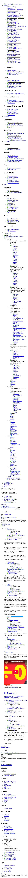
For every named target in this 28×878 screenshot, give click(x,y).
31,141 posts (19, 625)
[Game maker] (13, 236)
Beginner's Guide (14, 80)
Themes (14, 210)
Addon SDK (15, 74)
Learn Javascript (8, 798)
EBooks (13, 201)
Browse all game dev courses (17, 93)
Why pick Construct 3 (16, 123)
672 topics (12, 625)
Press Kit (6, 817)
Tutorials (12, 103)
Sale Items (12, 231)
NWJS (15, 110)
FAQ (12, 127)
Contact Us (9, 476)
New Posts (13, 169)
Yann (12, 716)
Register (6, 233)
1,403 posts (19, 567)
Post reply (3, 504)
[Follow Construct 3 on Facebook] (13, 181)
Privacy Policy (7, 867)
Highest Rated (15, 221)
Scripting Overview (17, 73)
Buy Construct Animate (16, 192)
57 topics (12, 643)
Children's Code (8, 868)
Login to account (15, 478)
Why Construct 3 (8, 794)
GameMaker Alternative (10, 781)
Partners (6, 800)
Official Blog (17, 168)
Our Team (6, 816)
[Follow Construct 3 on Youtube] (12, 177)
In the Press (6, 818)
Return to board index (12, 752)
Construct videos (14, 687)
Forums (9, 436)
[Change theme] (14, 479)
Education (6, 116)
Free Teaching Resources (10, 797)
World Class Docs (16, 136)
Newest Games (14, 157)
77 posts (17, 534)
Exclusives (13, 223)
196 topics (12, 567)
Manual (14, 70)
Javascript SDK (15, 113)
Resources (6, 64)
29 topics (12, 534)
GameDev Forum (8, 827)
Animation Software (9, 775)
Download (16, 109)
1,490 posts (18, 643)
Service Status (7, 871)
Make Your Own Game (9, 782)
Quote (15, 539)
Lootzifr (3, 525)
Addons (13, 198)
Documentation (7, 785)
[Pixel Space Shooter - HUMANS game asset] (1, 516)
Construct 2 (17, 361)
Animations (15, 200)
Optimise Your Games (19, 339)
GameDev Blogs (8, 830)
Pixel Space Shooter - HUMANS (9, 517)
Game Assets (7, 826)
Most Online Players (16, 160)
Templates (14, 208)
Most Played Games (18, 158)
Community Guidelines (9, 833)
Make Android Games (18, 334)
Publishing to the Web (19, 82)
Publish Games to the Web (18, 331)
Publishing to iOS (15, 84)
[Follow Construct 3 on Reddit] (12, 176)
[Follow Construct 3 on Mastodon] (13, 183)
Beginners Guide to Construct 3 (19, 328)
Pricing (5, 784)
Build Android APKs (17, 83)
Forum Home (14, 148)
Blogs (8, 467)
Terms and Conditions (9, 865)
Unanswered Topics (9, 483)
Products (6, 5)
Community (7, 141)
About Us (6, 814)
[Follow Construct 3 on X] (11, 178)
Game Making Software (10, 774)
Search (5, 486)
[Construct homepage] (13, 4)
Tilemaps (12, 211)
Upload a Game (16, 161)
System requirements (18, 71)
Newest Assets (16, 218)
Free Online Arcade (8, 831)
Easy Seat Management (9, 795)
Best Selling (15, 220)
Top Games (15, 156)
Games (13, 204)
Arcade (9, 448)
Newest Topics (16, 149)
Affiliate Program (8, 808)
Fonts (11, 203)
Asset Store (10, 420)
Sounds (16, 207)
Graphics (13, 205)
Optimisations (17, 86)
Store (5, 184)
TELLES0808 (9, 652)
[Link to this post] (11, 538)
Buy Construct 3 (14, 191)
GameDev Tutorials (8, 829)
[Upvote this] (12, 535)
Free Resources (17, 124)
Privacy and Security (17, 125)
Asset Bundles (15, 229)
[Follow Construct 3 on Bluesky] (12, 180)
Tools (11, 212)
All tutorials (13, 87)
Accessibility (7, 870)
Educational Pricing (15, 137)
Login (9, 233)
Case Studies (7, 788)
